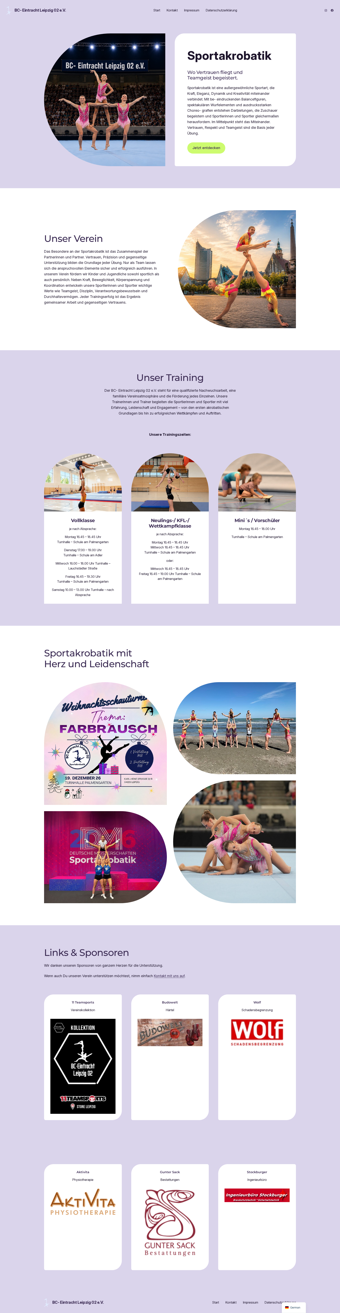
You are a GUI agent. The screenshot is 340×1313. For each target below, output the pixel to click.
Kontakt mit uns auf (169, 976)
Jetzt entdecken (206, 148)
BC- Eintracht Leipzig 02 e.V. (40, 10)
